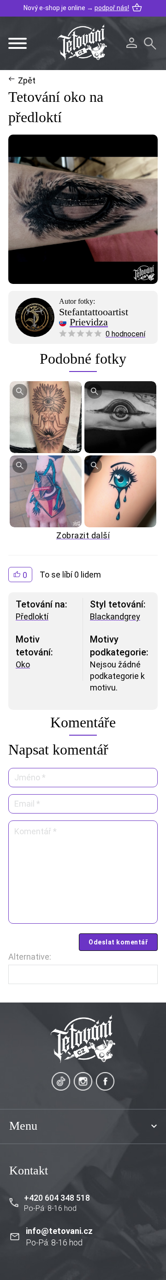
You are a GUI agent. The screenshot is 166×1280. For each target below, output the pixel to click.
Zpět (27, 80)
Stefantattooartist (93, 312)
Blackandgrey (115, 616)
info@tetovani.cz (59, 1231)
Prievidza (89, 322)
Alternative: (29, 956)
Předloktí (32, 616)
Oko (23, 664)
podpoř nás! (112, 8)
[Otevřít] (17, 43)
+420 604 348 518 (57, 1198)
